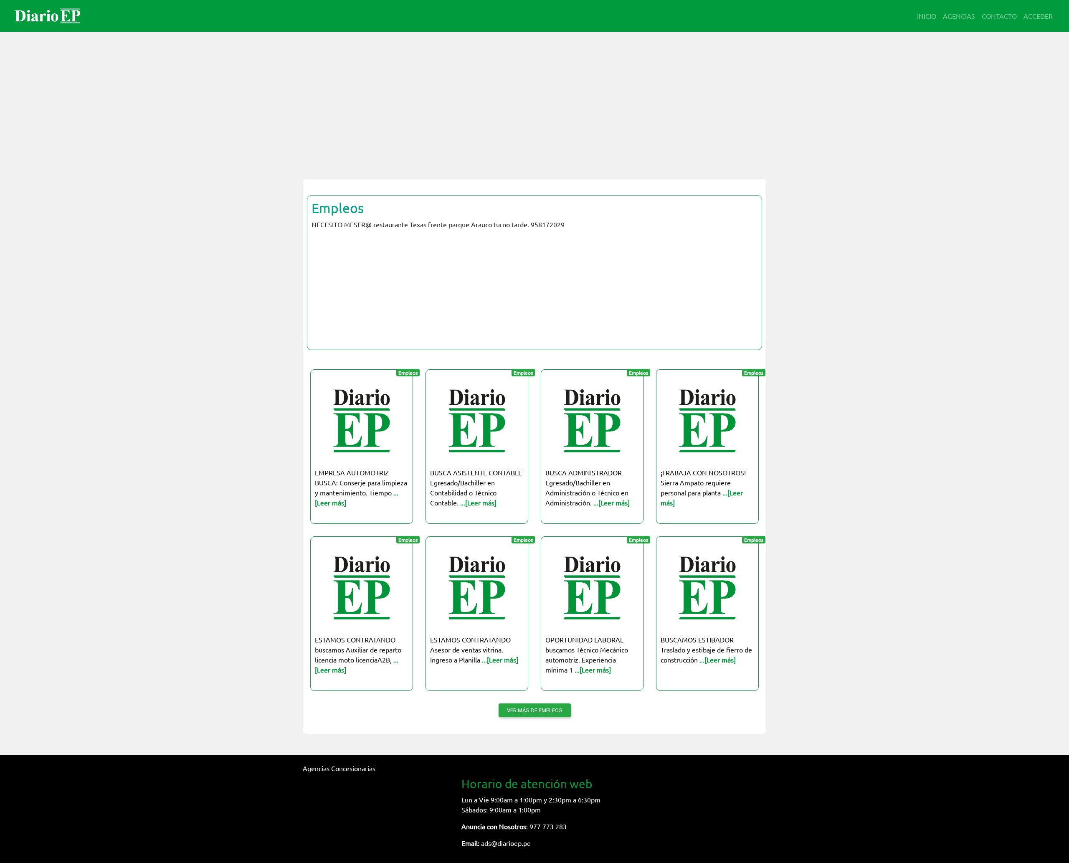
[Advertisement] (534, 100)
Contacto (999, 16)
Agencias (959, 16)
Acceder (1038, 16)
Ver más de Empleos (534, 710)
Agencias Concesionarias (339, 768)
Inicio (926, 16)
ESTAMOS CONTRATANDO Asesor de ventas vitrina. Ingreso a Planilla (474, 649)
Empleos (338, 208)
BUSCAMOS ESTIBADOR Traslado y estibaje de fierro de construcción (706, 649)
